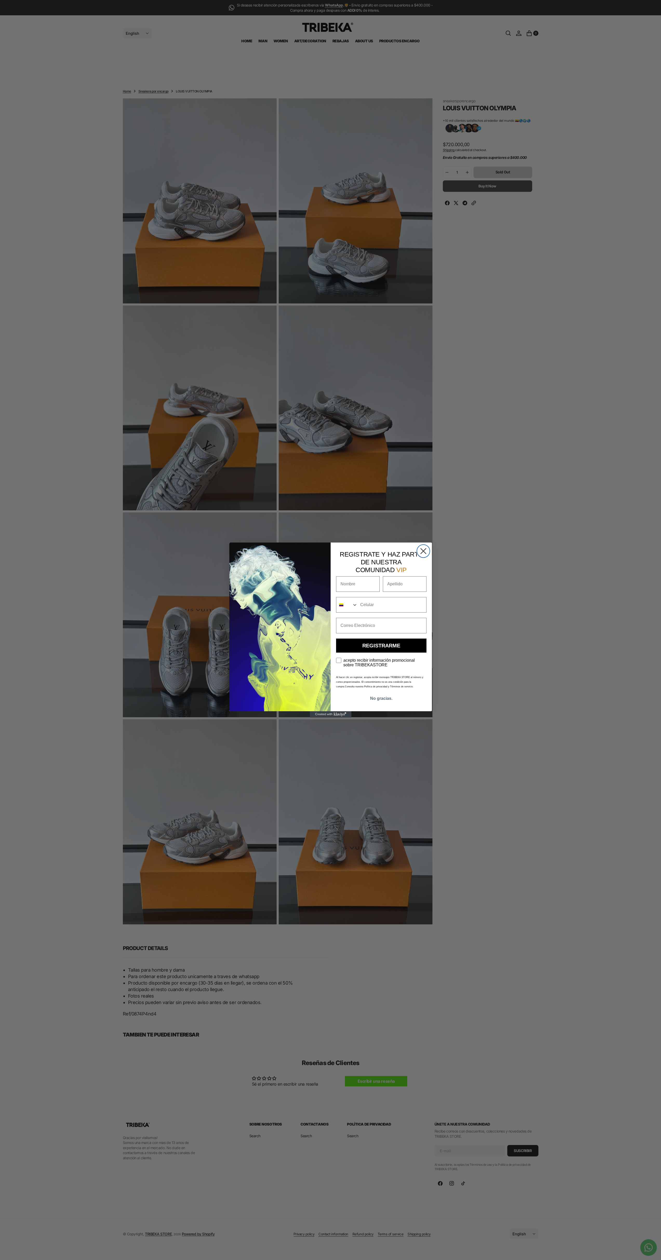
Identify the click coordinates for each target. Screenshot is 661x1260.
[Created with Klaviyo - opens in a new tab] (330, 714)
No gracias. (381, 698)
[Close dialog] (423, 551)
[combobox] (347, 604)
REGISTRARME (381, 645)
